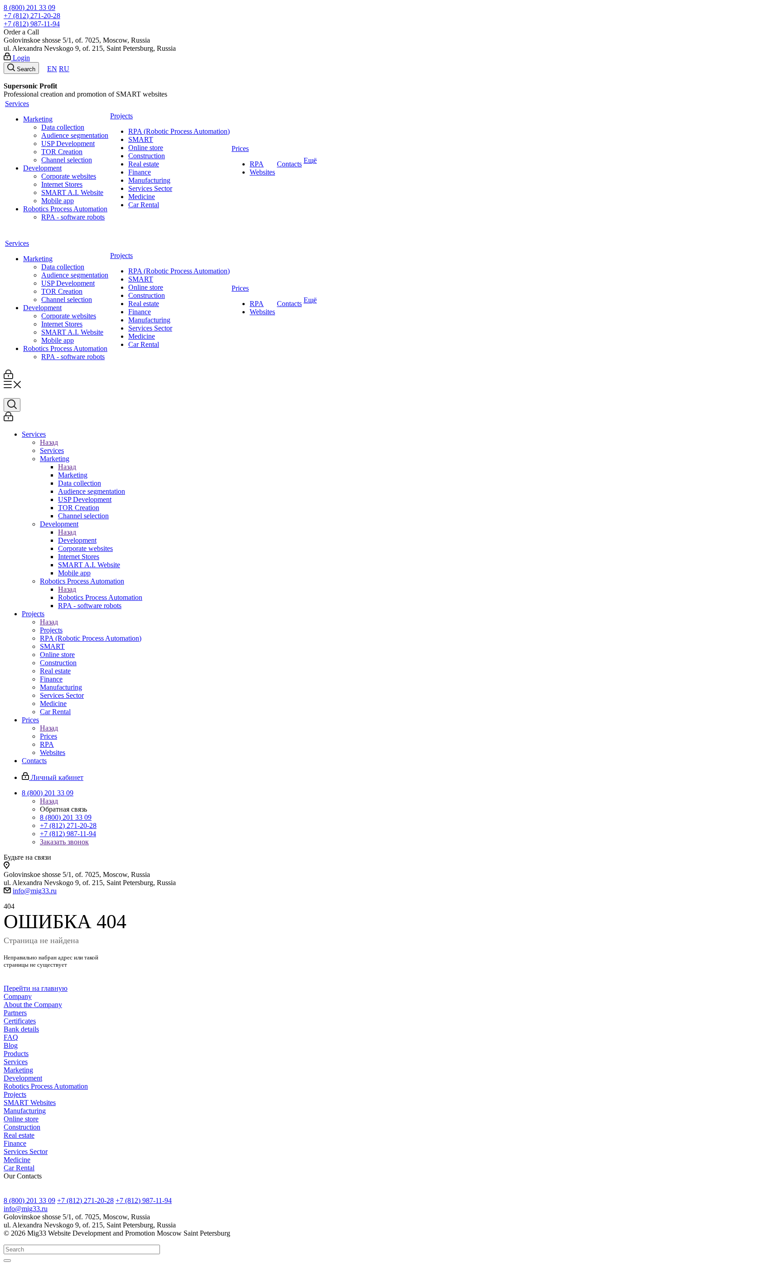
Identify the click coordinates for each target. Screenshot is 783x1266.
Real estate (143, 164)
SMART (140, 139)
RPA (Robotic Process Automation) (179, 131)
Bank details (21, 1029)
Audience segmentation (74, 135)
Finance (139, 172)
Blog (11, 1045)
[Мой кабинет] (8, 376)
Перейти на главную (36, 988)
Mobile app (57, 201)
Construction (146, 156)
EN (52, 69)
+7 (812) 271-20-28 (32, 15)
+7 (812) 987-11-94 (32, 24)
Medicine (141, 196)
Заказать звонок (64, 842)
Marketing (38, 119)
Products (16, 1053)
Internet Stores (61, 184)
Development (42, 168)
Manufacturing (149, 180)
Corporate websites (68, 176)
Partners (15, 1013)
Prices (240, 148)
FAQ (11, 1037)
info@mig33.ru (35, 891)
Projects (121, 116)
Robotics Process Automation (65, 209)
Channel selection (66, 160)
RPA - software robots (73, 217)
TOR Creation (61, 152)
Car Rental (143, 205)
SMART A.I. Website (72, 192)
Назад (49, 442)
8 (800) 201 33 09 (29, 7)
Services (17, 103)
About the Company (33, 1004)
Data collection (62, 127)
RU (64, 69)
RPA (257, 164)
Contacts (289, 164)
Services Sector (150, 188)
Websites (262, 172)
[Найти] (7, 1260)
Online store (145, 147)
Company (18, 996)
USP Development (68, 143)
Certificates (20, 1021)
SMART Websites (30, 1102)
